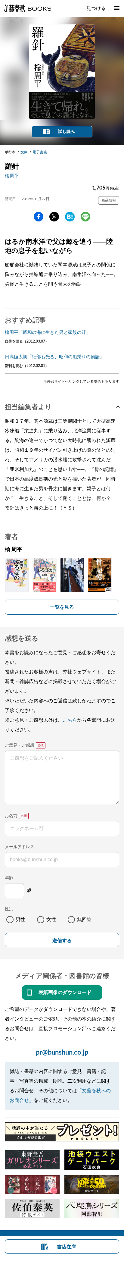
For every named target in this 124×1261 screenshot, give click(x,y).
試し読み (66, 132)
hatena (70, 216)
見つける (96, 8)
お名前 (11, 816)
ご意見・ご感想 (19, 745)
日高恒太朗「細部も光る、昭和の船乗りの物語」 (54, 357)
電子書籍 (40, 152)
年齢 (9, 878)
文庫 (24, 152)
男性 (20, 919)
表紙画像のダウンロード (65, 992)
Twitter (54, 216)
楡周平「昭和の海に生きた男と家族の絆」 (48, 332)
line (85, 216)
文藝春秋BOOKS (26, 8)
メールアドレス (19, 847)
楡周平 (12, 176)
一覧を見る (62, 607)
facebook (38, 216)
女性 (51, 919)
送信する (62, 940)
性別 (9, 909)
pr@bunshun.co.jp (62, 1052)
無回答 (84, 919)
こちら (70, 720)
